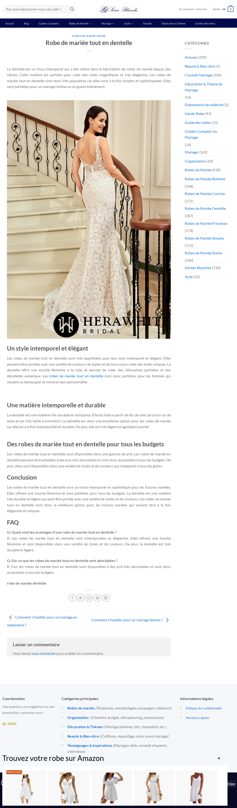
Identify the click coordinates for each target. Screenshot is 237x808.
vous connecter (43, 653)
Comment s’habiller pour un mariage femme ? (127, 620)
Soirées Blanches (205, 23)
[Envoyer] (72, 9)
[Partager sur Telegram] (106, 598)
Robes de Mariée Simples (204, 238)
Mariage (106, 23)
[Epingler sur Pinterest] (97, 598)
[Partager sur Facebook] (72, 598)
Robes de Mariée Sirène (88, 35)
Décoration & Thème (173, 23)
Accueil (9, 23)
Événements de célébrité (204, 104)
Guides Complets (49, 23)
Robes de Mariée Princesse (206, 223)
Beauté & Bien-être (200, 66)
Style (127, 23)
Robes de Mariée (78, 23)
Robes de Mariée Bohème (205, 179)
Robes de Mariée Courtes (205, 193)
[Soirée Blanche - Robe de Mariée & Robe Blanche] (118, 9)
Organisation (195, 161)
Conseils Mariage (198, 75)
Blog (26, 23)
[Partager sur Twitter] (80, 598)
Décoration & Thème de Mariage (203, 87)
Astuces (191, 57)
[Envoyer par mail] (89, 598)
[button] (223, 9)
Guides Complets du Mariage (201, 134)
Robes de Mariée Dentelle (205, 208)
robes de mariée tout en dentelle (76, 376)
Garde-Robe (194, 113)
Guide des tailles (198, 122)
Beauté (147, 23)
